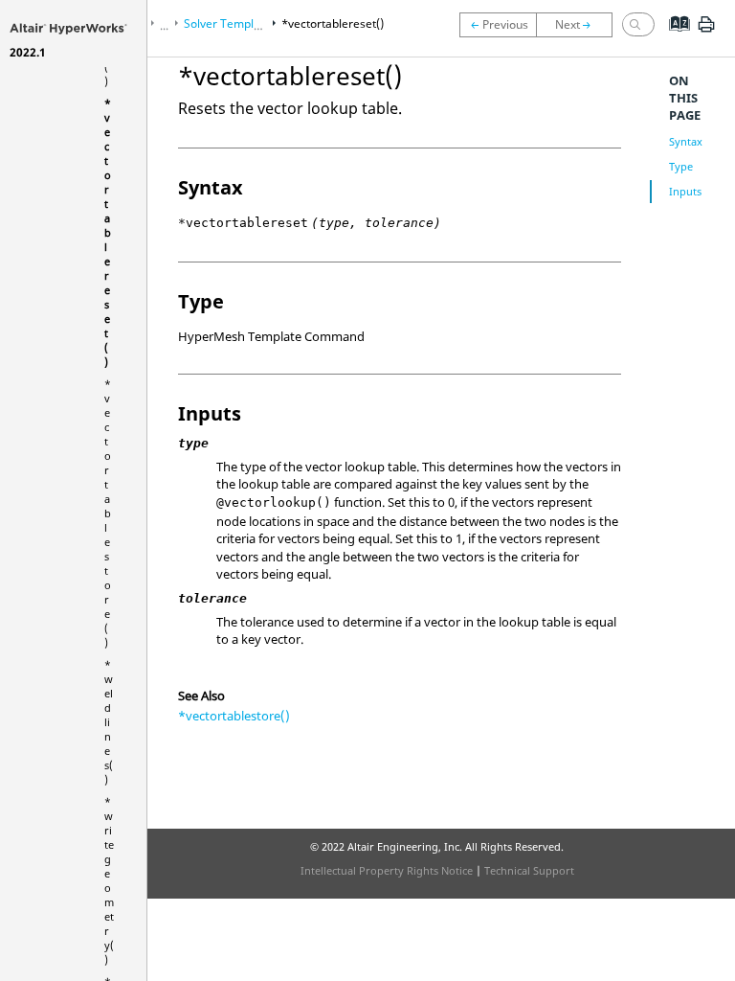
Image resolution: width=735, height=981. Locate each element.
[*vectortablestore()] (579, 24)
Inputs (685, 191)
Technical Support (529, 870)
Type (681, 166)
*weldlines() (108, 722)
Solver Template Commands (259, 23)
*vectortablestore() (107, 513)
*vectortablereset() (107, 232)
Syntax (685, 141)
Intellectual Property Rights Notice (387, 870)
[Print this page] (706, 31)
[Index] (673, 38)
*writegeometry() (109, 880)
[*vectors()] (497, 24)
